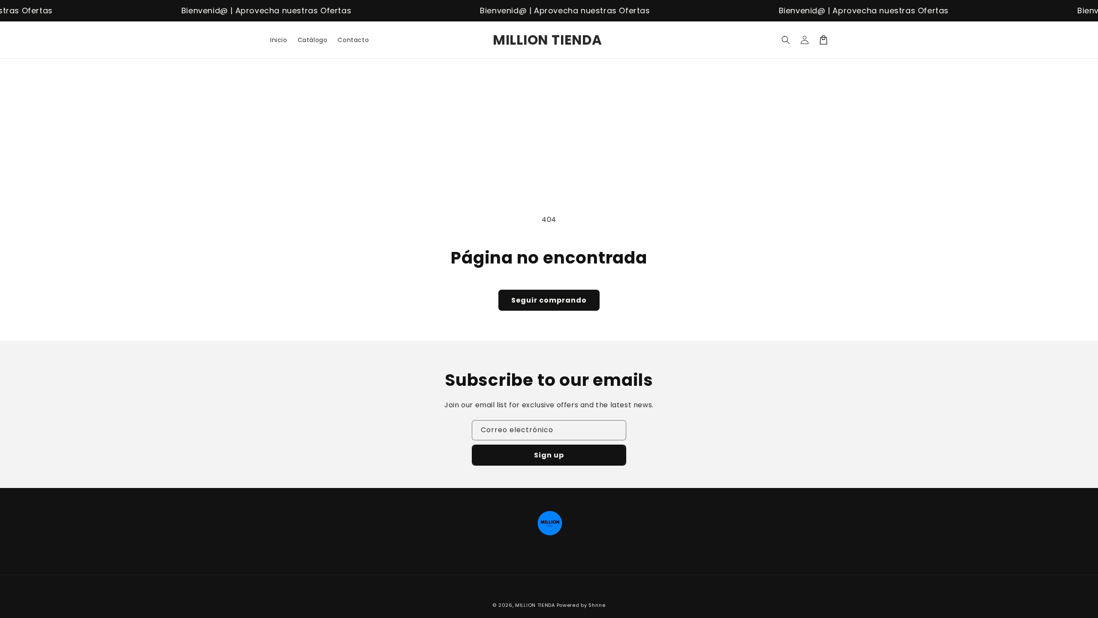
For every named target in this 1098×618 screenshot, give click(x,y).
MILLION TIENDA (535, 605)
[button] (785, 39)
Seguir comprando (549, 300)
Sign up (549, 455)
